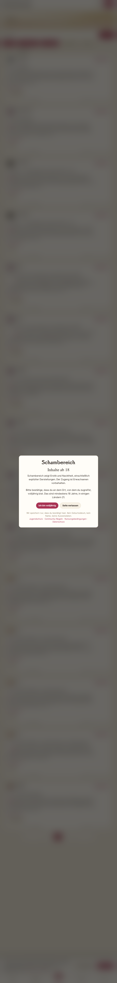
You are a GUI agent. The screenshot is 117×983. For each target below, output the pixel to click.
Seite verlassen (70, 505)
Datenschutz (59, 522)
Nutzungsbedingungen (76, 519)
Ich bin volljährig (47, 505)
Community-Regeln (54, 519)
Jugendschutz (36, 519)
